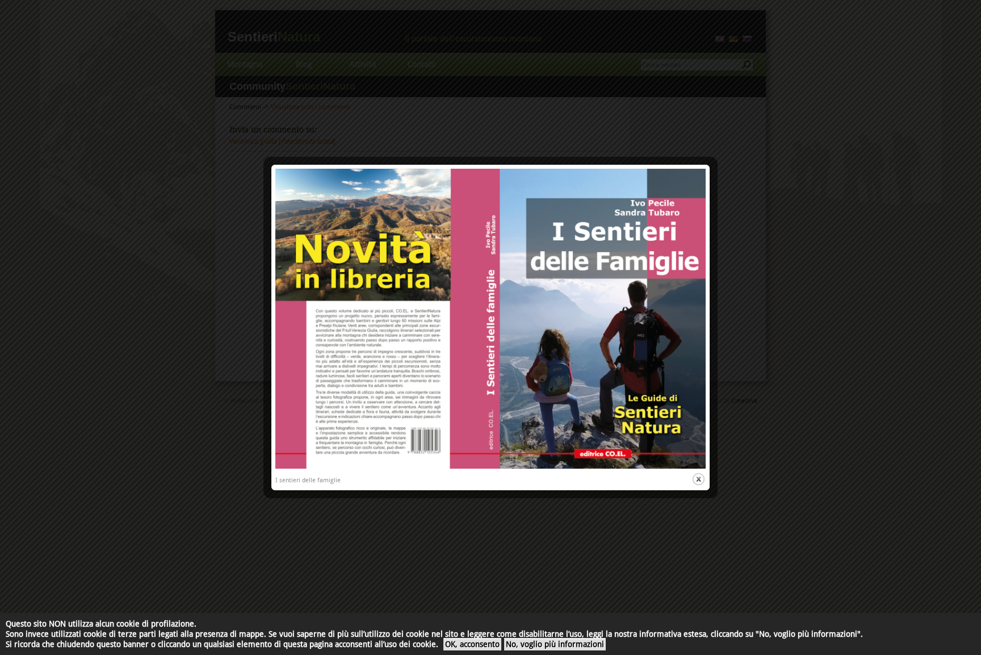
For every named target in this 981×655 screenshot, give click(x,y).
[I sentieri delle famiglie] (490, 466)
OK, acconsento (472, 644)
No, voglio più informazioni (555, 644)
